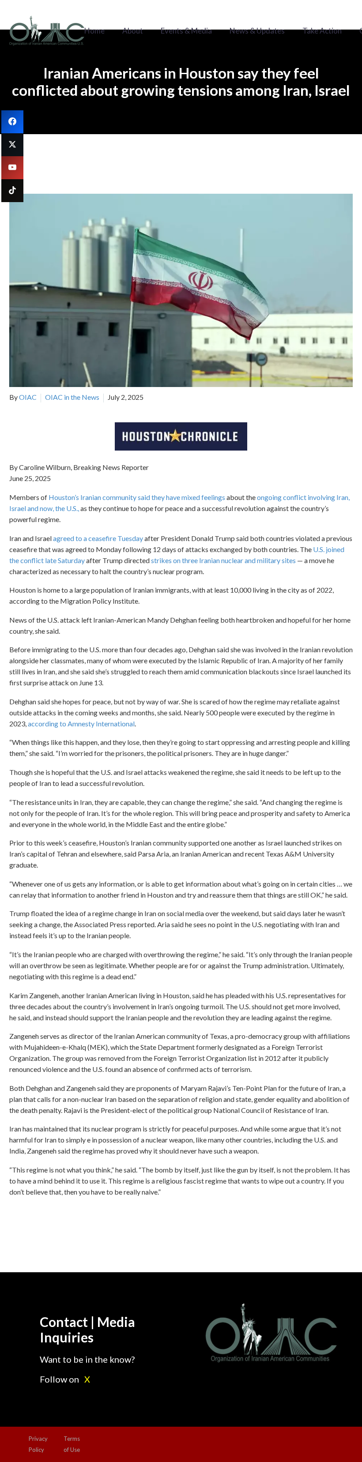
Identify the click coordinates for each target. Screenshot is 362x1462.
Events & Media (186, 30)
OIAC (28, 397)
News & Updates (257, 30)
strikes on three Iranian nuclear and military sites (223, 560)
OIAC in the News (72, 397)
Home (94, 30)
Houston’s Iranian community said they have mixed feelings (137, 497)
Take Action (322, 30)
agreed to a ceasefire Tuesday (98, 538)
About (132, 30)
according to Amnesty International (81, 723)
